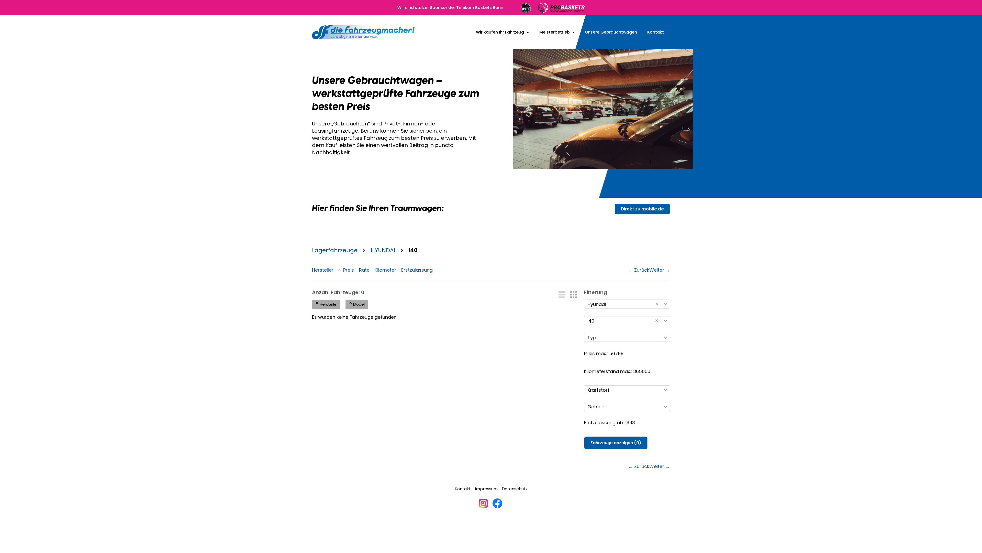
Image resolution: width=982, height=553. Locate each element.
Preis (348, 270)
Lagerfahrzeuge (335, 250)
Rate (364, 270)
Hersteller (322, 270)
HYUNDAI (383, 250)
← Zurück (638, 270)
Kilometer (385, 270)
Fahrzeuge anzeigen (615, 443)
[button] (562, 294)
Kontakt (655, 32)
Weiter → (659, 270)
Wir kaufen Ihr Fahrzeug (500, 32)
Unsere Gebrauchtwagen (611, 32)
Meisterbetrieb (554, 32)
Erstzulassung (417, 270)
